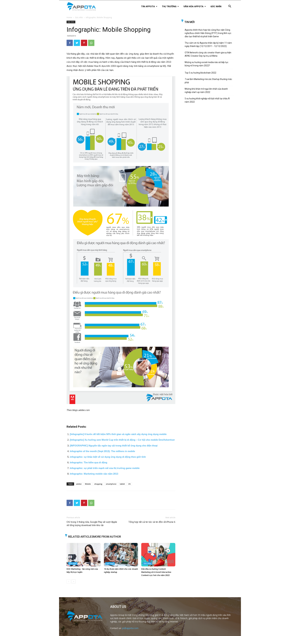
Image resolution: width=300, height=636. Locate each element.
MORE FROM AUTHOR (107, 536)
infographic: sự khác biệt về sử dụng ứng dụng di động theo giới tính (108, 456)
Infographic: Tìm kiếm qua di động (88, 462)
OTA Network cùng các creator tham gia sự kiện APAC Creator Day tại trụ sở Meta (208, 54)
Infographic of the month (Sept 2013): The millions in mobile (102, 451)
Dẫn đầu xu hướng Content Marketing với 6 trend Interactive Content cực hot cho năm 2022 (156, 572)
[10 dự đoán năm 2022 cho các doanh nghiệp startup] (121, 554)
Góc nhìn (215, 6)
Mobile (88, 484)
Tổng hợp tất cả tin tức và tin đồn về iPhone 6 (151, 522)
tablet (122, 484)
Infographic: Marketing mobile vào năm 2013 (94, 473)
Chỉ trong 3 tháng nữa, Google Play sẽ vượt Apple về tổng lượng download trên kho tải (92, 524)
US (129, 484)
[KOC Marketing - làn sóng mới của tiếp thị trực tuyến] (84, 554)
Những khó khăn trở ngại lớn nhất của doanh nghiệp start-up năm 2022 (206, 90)
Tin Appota (148, 6)
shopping (98, 484)
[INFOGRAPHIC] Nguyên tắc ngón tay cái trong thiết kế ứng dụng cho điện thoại (114, 445)
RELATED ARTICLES (80, 536)
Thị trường (169, 6)
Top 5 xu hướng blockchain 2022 (200, 72)
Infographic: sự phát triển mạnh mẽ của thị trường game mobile (105, 468)
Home (69, 17)
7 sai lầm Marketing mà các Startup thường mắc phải (208, 81)
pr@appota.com (130, 628)
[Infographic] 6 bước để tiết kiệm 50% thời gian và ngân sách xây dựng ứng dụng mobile (118, 434)
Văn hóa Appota (193, 6)
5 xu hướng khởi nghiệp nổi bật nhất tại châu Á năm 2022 (207, 100)
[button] (229, 6)
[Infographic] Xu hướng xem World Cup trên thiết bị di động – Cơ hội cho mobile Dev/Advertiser (122, 439)
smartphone (111, 484)
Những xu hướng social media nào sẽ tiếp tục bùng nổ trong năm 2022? (206, 64)
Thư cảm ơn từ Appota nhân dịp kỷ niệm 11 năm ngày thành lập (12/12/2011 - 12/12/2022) (208, 44)
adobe (79, 484)
